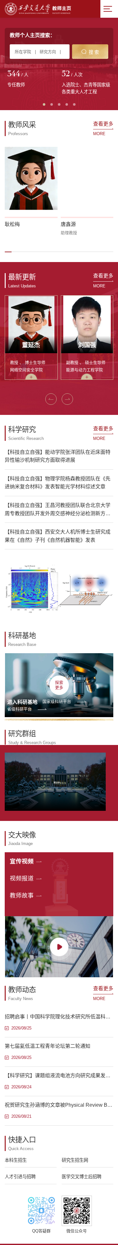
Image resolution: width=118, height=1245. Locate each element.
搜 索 (94, 52)
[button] (51, 399)
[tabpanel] (32, 79)
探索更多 (59, 685)
